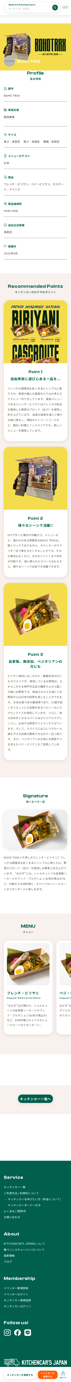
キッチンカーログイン (17, 1306)
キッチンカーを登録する (20, 1374)
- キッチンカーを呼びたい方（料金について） (33, 1199)
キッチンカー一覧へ (35, 1098)
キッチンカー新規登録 (17, 1300)
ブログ (8, 1261)
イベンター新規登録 (16, 1288)
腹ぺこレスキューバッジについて (24, 1249)
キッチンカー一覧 (15, 1187)
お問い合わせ (12, 1217)
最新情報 (9, 1255)
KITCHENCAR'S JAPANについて (24, 1243)
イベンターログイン (16, 1294)
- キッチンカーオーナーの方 (22, 1205)
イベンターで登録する (48, 1375)
